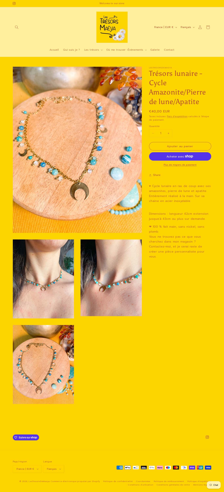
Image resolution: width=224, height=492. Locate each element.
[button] (17, 27)
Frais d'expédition (177, 116)
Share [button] (157, 175)
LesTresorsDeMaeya (39, 481)
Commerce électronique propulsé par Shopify (75, 481)
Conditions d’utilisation (140, 484)
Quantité (154, 126)
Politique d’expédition (199, 481)
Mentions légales (202, 484)
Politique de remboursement (169, 481)
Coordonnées (143, 481)
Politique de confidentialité (118, 481)
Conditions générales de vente (173, 484)
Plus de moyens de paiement (180, 165)
